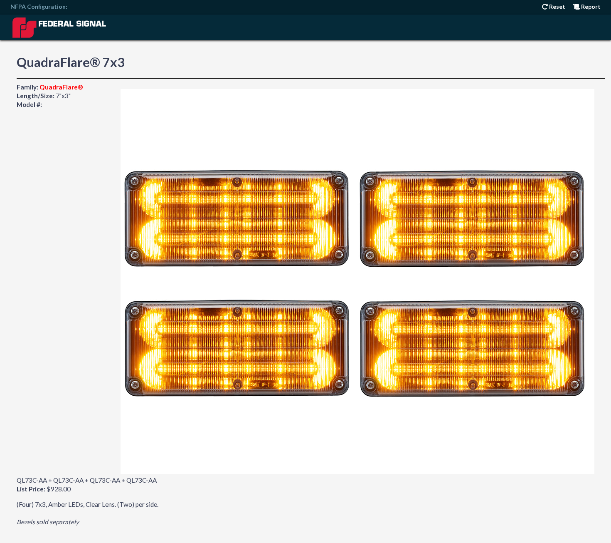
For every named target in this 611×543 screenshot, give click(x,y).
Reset (556, 6)
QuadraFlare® (61, 87)
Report (590, 6)
